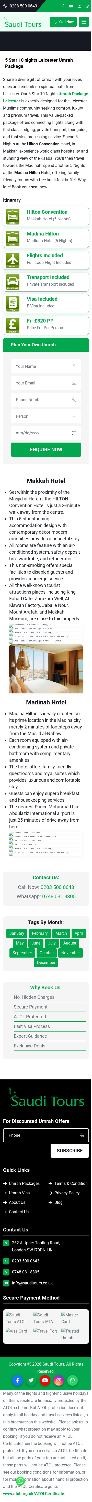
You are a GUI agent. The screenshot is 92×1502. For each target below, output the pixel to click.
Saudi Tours (53, 1364)
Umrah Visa (19, 1192)
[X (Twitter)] (31, 1380)
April (79, 933)
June (35, 943)
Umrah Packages (24, 1183)
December (46, 962)
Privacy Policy (67, 1192)
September (22, 952)
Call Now (66, 22)
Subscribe (70, 1151)
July (52, 943)
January (16, 933)
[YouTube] (71, 6)
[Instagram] (79, 6)
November (70, 952)
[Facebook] (63, 6)
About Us (17, 1202)
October (47, 952)
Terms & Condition (71, 1183)
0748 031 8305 (59, 896)
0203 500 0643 (23, 6)
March (61, 933)
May (20, 943)
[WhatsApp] (87, 6)
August (69, 943)
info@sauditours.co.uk (32, 1283)
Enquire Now (46, 450)
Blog (58, 1202)
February (40, 933)
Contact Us (19, 1211)
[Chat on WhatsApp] (20, 1483)
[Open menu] (84, 22)
